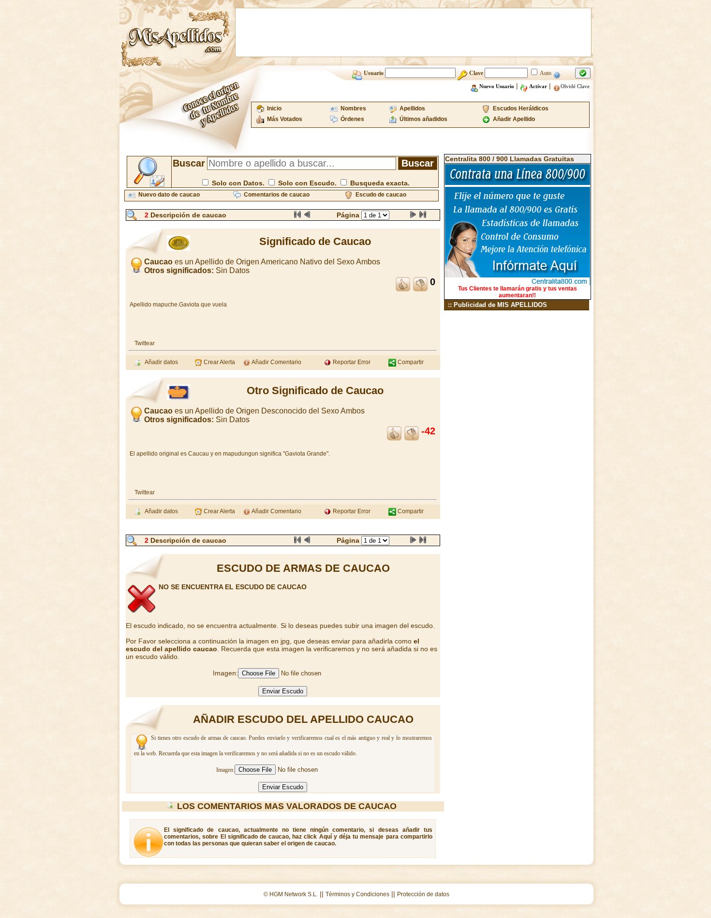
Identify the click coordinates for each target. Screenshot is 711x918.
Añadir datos (160, 362)
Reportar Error (350, 362)
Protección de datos (423, 894)
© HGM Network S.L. (291, 894)
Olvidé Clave (575, 86)
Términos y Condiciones (357, 894)
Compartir (410, 362)
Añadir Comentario (276, 362)
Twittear (144, 343)
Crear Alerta (218, 362)
